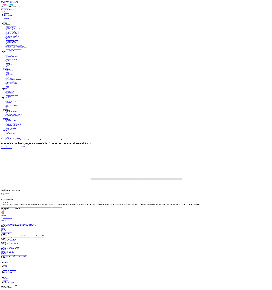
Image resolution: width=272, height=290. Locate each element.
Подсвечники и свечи (11, 78)
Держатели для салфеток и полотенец (15, 46)
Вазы (7, 72)
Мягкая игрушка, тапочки (12, 115)
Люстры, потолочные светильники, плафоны (17, 100)
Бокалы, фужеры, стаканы (12, 31)
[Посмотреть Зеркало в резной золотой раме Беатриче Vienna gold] (14, 255)
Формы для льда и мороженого (13, 49)
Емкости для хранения (11, 43)
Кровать (8, 66)
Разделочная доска (10, 41)
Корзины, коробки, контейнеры (13, 79)
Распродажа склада (10, 133)
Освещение (6, 97)
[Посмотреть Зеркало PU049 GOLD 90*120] (8, 239)
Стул (7, 65)
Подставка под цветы (11, 59)
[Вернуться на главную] (5, 22)
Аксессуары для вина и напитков (14, 45)
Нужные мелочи (10, 84)
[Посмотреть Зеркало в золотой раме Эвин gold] (9, 243)
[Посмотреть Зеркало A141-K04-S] (6, 232)
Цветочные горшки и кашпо (13, 75)
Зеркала (8, 73)
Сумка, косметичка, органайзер (13, 116)
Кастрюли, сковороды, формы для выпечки (16, 47)
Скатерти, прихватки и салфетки (14, 114)
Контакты (6, 18)
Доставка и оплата (8, 16)
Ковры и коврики (10, 112)
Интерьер (5, 68)
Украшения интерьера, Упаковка (14, 123)
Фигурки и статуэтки (11, 77)
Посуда (5, 23)
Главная (2, 139)
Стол (7, 60)
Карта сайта (6, 281)
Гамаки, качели (10, 93)
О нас (5, 11)
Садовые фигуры (10, 91)
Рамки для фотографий (11, 83)
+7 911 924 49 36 (4, 8)
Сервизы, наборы (10, 29)
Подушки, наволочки (11, 111)
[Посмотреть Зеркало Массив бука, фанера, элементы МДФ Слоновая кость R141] (18, 224)
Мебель (5, 51)
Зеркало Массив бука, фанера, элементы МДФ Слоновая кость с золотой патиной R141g (41, 139)
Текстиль (5, 109)
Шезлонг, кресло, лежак (12, 95)
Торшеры (8, 102)
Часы (7, 87)
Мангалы (8, 96)
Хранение (8, 58)
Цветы (7, 86)
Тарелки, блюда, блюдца (12, 26)
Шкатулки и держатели (11, 81)
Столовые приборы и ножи (12, 36)
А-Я (17, 138)
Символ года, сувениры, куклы (13, 124)
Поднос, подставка (10, 37)
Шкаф (7, 54)
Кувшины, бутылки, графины (13, 32)
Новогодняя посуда (11, 127)
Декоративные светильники (13, 104)
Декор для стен (9, 74)
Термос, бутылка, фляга (12, 40)
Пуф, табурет (9, 64)
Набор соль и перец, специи (13, 33)
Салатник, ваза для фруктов (13, 35)
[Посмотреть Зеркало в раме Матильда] (7, 251)
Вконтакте (9, 287)
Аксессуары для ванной (12, 82)
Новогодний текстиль (11, 125)
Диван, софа (9, 61)
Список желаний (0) (14, 2)
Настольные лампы (11, 101)
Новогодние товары (8, 268)
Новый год (6, 118)
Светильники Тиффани (12, 105)
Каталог (7, 139)
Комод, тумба (9, 55)
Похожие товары (7, 218)
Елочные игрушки (10, 121)
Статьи (6, 14)
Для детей (8, 107)
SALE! (5, 130)
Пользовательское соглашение (10, 282)
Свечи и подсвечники (11, 128)
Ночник (8, 106)
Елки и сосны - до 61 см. (12, 120)
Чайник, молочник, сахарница (13, 28)
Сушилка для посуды (11, 42)
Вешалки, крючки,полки (12, 56)
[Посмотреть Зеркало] (3, 220)
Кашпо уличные (10, 92)
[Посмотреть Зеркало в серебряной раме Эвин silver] (10, 247)
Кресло (8, 63)
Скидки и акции (8, 15)
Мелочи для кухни (10, 38)
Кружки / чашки (10, 27)
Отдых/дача (6, 88)
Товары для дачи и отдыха (9, 270)
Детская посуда (10, 50)
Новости (6, 13)
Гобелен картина (10, 70)
